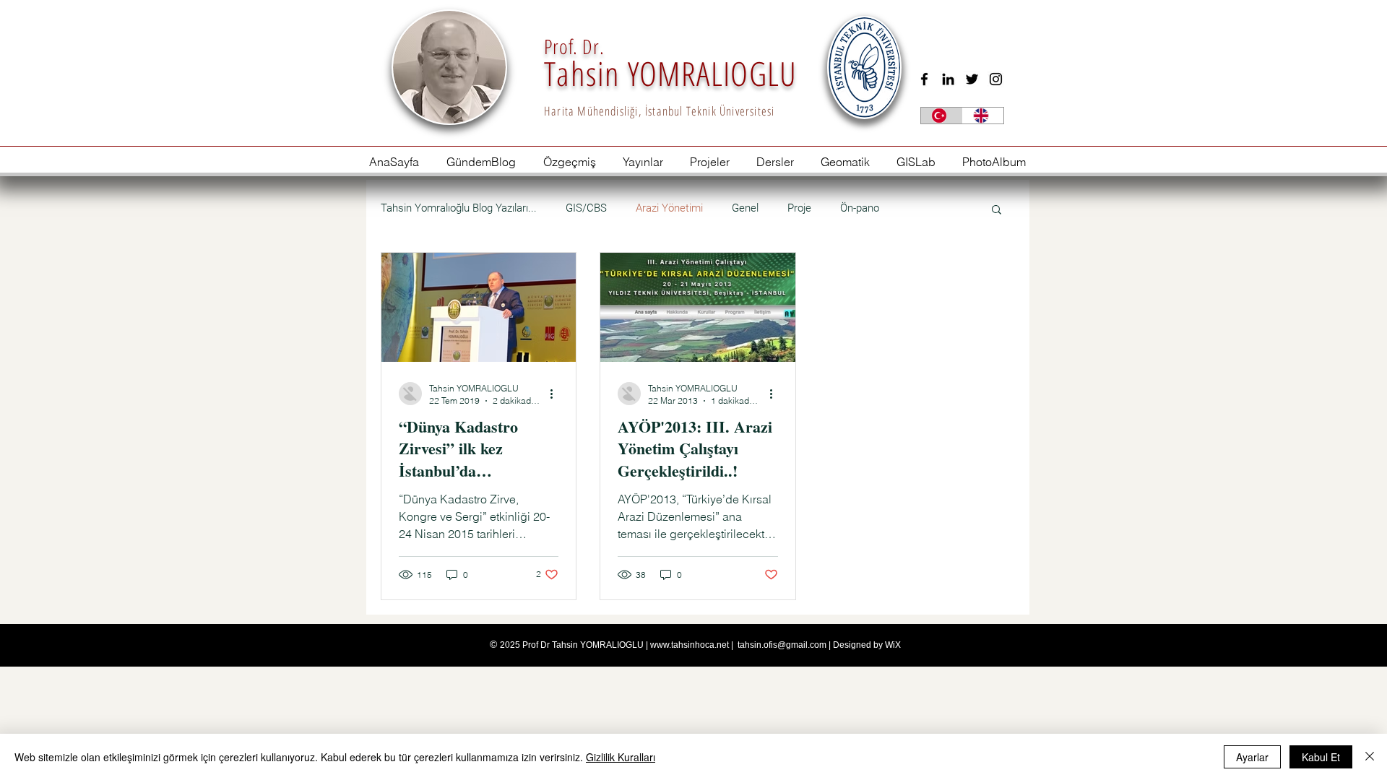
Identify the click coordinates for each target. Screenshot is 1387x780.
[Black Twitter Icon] (972, 79)
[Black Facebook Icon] (924, 79)
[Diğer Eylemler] (556, 393)
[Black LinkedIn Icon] (948, 79)
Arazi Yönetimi (669, 208)
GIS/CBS (586, 208)
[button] (996, 210)
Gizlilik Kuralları (620, 757)
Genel (745, 208)
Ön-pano (859, 208)
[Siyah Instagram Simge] (996, 79)
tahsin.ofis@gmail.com (782, 645)
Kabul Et (1321, 757)
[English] (983, 116)
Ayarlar (1252, 757)
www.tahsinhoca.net (689, 645)
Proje (799, 208)
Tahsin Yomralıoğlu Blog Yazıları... (459, 208)
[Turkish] (941, 116)
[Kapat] (1369, 756)
